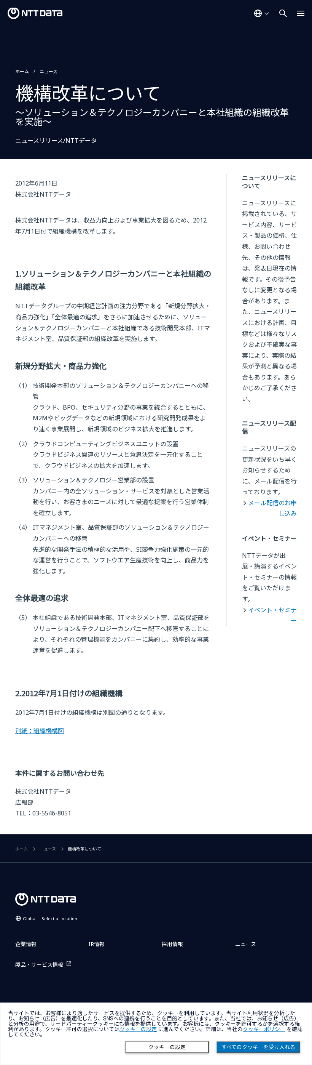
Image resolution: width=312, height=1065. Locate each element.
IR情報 (97, 944)
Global (50, 918)
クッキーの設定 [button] (138, 1029)
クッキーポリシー (264, 1029)
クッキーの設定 (167, 1047)
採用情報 (172, 944)
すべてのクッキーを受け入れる (258, 1047)
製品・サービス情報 (39, 964)
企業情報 (26, 944)
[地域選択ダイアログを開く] (261, 13)
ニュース (48, 71)
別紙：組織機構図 (39, 731)
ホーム (22, 71)
